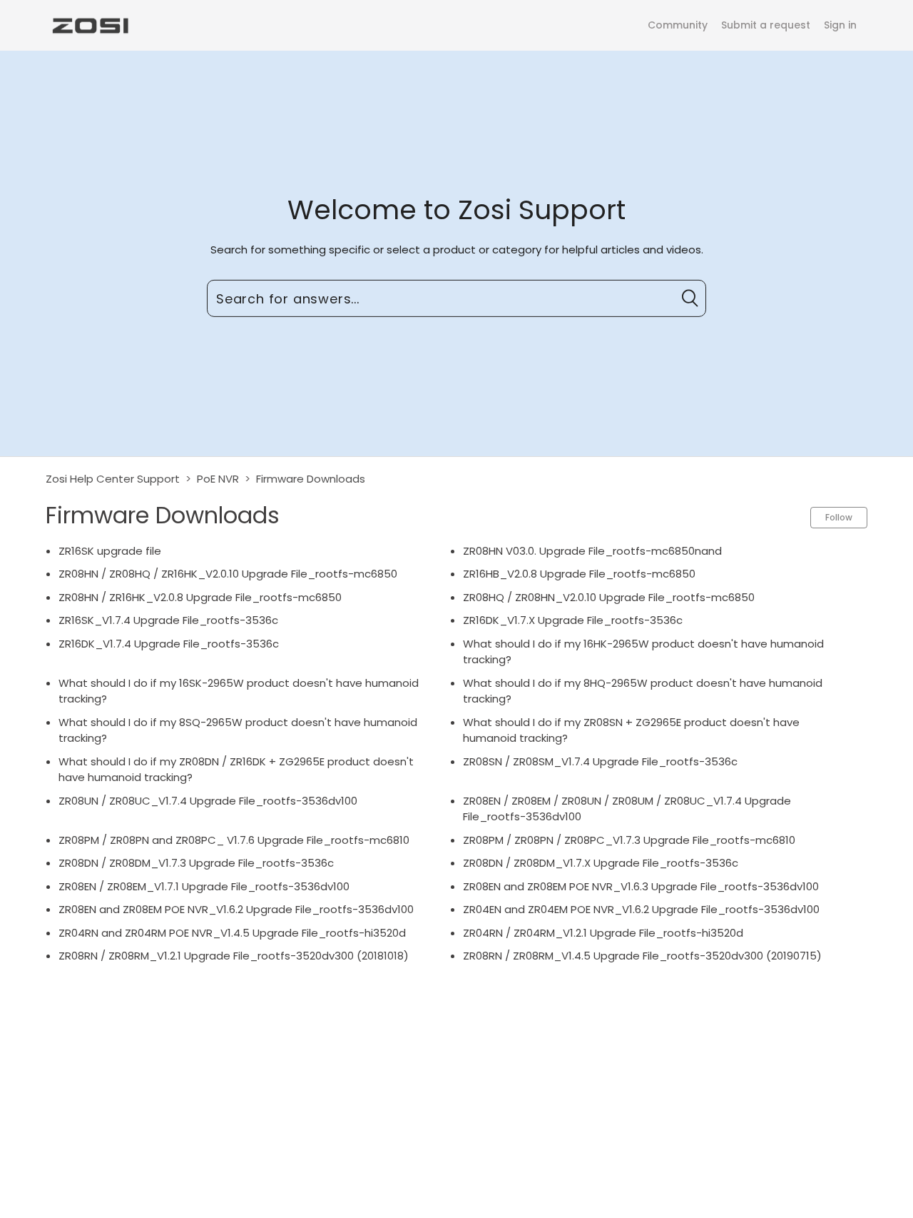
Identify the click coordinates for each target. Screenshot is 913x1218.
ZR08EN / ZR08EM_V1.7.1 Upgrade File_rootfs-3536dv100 (204, 886)
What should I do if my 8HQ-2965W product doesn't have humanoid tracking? (642, 691)
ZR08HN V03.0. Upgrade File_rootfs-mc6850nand (592, 550)
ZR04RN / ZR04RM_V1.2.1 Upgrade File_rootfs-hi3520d (603, 932)
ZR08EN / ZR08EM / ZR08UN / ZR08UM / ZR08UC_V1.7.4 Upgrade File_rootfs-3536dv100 (627, 809)
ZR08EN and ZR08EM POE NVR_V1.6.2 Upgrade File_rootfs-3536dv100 (236, 909)
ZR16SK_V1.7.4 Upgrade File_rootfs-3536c (168, 620)
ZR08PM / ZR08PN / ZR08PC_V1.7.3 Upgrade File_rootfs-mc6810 (629, 839)
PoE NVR (218, 478)
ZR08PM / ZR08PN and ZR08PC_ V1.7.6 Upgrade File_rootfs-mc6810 (233, 839)
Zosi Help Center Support (113, 478)
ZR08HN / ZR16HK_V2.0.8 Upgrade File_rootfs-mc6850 (200, 597)
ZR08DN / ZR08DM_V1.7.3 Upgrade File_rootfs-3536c (196, 862)
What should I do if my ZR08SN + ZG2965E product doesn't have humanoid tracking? (631, 730)
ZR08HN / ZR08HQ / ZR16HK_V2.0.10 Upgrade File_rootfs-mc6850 (227, 573)
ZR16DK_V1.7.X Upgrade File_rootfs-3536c (573, 620)
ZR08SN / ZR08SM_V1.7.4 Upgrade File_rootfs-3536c (600, 761)
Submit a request (765, 25)
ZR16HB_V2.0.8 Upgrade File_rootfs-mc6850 (579, 573)
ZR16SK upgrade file (109, 550)
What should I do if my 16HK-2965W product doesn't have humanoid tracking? (643, 652)
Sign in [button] (840, 25)
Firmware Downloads (310, 478)
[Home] (89, 24)
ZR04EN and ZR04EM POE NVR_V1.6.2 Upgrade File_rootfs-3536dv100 (641, 909)
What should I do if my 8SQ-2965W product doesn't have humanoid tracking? (237, 730)
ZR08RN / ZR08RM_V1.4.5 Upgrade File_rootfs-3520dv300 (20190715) (642, 955)
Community (678, 25)
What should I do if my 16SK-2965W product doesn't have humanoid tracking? (238, 691)
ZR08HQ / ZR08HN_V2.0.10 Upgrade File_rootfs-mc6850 (609, 597)
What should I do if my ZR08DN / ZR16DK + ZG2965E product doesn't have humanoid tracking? (236, 769)
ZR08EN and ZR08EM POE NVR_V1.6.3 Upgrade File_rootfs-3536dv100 (641, 886)
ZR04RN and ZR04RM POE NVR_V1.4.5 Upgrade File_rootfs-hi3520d (232, 932)
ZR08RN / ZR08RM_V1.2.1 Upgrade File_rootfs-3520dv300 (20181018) (233, 955)
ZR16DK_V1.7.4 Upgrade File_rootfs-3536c (168, 643)
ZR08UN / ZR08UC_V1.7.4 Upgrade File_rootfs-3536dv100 (207, 800)
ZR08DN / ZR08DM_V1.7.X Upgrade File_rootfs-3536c (600, 862)
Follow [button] (838, 517)
